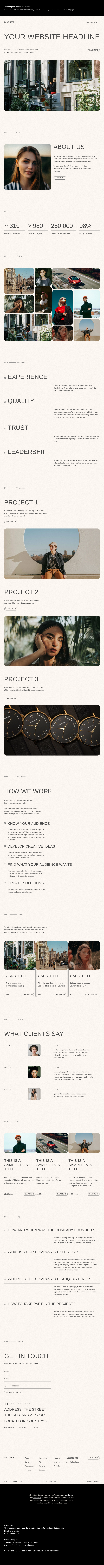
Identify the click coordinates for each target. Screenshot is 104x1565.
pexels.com (37, 1497)
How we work (43, 1458)
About (27, 1458)
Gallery (27, 1462)
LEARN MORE (12, 1392)
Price (40, 1462)
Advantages (29, 1466)
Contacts (42, 1470)
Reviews (42, 1466)
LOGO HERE (9, 22)
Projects (28, 1470)
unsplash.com (70, 1495)
